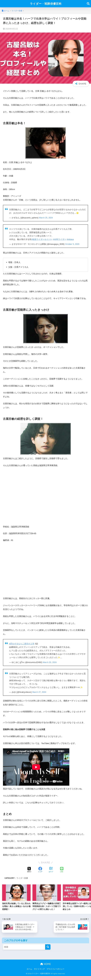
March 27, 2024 (39, 692)
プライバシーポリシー (55, 969)
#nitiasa (70, 239)
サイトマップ (39, 969)
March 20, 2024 (50, 662)
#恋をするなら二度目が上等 (21, 644)
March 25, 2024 (46, 218)
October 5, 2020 (72, 244)
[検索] (47, 947)
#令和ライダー (59, 239)
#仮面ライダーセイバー (41, 239)
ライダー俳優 (22, 878)
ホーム (29, 969)
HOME (47, 964)
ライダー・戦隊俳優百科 (46, 3)
